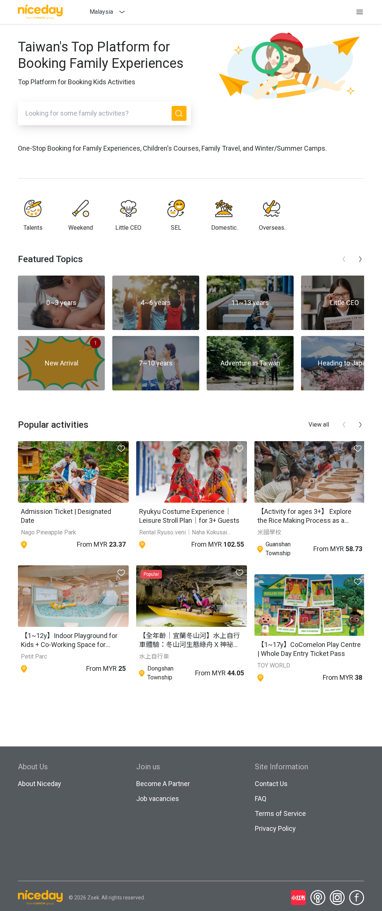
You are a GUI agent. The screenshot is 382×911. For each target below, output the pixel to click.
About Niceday (39, 784)
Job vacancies (157, 798)
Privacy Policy (275, 828)
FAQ (260, 798)
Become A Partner (163, 784)
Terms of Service (280, 813)
